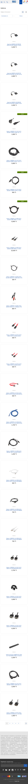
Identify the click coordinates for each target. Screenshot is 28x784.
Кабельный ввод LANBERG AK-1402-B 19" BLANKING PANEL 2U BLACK (14, 655)
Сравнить (24, 1)
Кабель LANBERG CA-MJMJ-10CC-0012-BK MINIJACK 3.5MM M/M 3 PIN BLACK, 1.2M (14, 277)
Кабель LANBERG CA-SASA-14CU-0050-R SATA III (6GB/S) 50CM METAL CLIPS (14, 394)
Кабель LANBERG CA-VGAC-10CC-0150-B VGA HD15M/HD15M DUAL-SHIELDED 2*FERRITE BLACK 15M (14, 626)
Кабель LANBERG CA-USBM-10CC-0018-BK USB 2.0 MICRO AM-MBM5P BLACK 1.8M (14, 510)
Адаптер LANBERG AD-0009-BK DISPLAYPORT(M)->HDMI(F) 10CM (14, 103)
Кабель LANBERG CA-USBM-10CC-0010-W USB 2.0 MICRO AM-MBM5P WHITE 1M (14, 481)
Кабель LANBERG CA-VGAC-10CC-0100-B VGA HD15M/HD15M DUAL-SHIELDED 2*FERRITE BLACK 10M (14, 597)
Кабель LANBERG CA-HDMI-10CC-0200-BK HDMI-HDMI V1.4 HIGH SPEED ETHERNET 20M (14, 248)
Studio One (17, 781)
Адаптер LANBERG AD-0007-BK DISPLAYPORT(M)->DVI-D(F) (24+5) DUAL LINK (14, 74)
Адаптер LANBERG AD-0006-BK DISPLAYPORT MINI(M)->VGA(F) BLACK (14, 45)
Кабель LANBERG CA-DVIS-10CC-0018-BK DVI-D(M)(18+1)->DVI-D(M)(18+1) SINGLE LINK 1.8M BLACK (14, 714)
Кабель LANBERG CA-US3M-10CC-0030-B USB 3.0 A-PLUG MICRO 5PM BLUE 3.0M (14, 423)
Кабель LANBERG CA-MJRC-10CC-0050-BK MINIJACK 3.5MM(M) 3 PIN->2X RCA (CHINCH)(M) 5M (14, 307)
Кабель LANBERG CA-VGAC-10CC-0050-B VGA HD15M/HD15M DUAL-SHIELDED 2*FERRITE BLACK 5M (14, 568)
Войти (21, 2)
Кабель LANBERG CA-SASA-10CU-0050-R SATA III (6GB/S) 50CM (14, 335)
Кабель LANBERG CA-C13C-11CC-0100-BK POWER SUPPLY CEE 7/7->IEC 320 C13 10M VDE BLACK (14, 161)
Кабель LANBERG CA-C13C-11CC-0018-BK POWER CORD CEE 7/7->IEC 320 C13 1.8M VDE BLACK (14, 132)
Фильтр (21, 15)
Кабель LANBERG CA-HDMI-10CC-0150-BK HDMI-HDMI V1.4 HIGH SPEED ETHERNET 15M (14, 219)
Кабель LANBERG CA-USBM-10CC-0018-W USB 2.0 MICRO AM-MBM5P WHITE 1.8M (14, 539)
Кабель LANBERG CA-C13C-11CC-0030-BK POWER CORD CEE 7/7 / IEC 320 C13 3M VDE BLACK (14, 684)
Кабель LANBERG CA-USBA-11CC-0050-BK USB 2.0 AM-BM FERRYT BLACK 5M (14, 452)
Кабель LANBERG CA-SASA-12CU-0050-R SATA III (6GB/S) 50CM (14, 364)
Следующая (26, 723)
